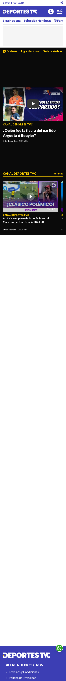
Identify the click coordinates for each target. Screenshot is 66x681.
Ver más (58, 173)
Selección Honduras (37, 20)
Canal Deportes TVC (18, 124)
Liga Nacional (12, 20)
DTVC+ (6, 3)
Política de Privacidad (22, 677)
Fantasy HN (19, 3)
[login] (51, 11)
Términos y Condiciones (24, 672)
